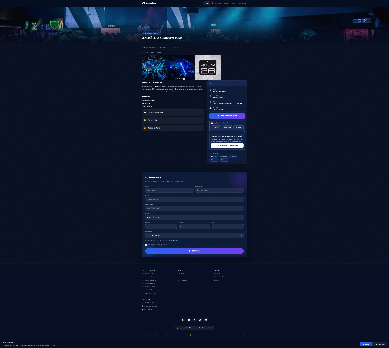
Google (216, 127)
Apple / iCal (227, 127)
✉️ (147, 309)
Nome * (147, 186)
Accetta (366, 344)
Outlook (238, 127)
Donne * (181, 222)
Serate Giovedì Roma (148, 283)
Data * (147, 213)
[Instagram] (194, 320)
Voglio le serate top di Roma (158, 245)
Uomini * (148, 222)
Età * (213, 222)
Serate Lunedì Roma (148, 273)
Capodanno (181, 273)
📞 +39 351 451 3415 (148, 303)
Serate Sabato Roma (148, 290)
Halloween (181, 277)
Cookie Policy (52, 345)
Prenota (196, 251)
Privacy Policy (243, 335)
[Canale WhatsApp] (183, 320)
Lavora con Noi (219, 277)
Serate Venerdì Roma (148, 286)
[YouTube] (206, 320)
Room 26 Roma (162, 47)
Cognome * (199, 186)
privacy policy (173, 240)
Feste (226, 3)
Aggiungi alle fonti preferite (229, 145)
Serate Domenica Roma (149, 293)
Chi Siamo (242, 3)
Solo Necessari (380, 344)
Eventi (207, 3)
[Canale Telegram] (189, 320)
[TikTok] (200, 320)
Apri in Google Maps (228, 116)
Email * (147, 195)
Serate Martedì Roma (148, 277)
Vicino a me (218, 3)
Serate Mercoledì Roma (149, 280)
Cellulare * (149, 204)
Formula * (149, 231)
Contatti (233, 3)
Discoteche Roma (151, 47)
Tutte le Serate (182, 280)
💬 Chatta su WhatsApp (149, 306)
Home (143, 47)
